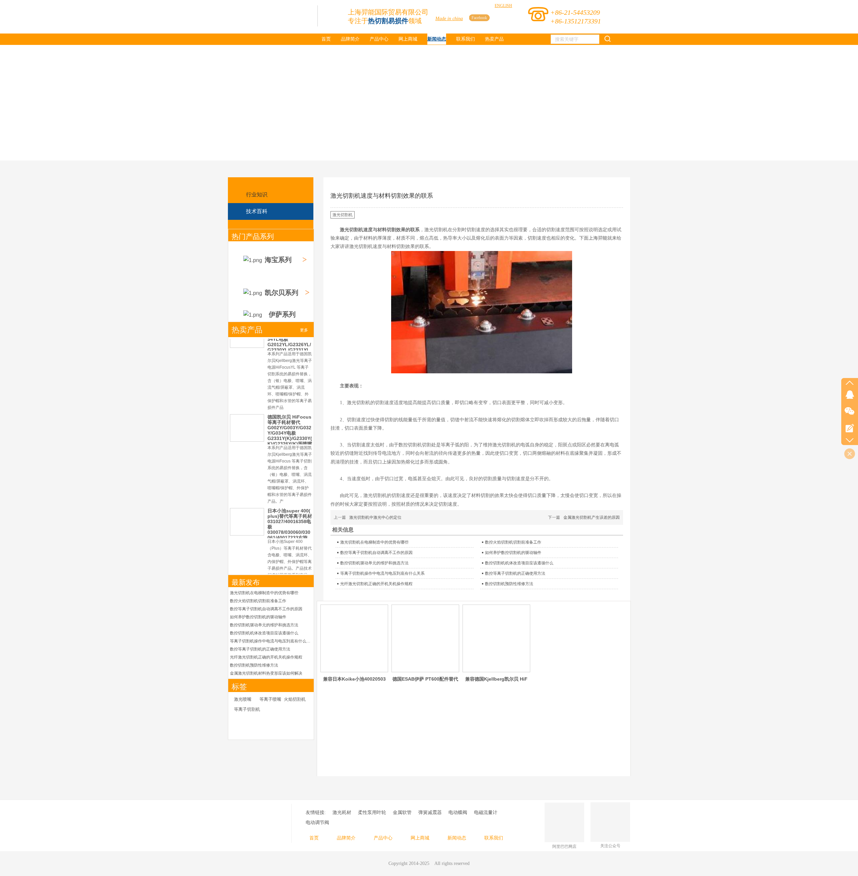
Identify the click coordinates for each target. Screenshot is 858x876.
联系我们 (493, 837)
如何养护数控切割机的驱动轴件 (258, 617)
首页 (314, 837)
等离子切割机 (247, 709)
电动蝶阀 (457, 812)
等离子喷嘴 (270, 699)
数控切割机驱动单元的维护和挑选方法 (264, 625)
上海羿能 (598, 238)
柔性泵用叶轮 (372, 812)
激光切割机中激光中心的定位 (375, 517)
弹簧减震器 (430, 812)
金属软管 (402, 812)
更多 (304, 330)
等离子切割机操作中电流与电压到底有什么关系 (271, 641)
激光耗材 (341, 812)
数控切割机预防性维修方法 (254, 665)
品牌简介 (346, 837)
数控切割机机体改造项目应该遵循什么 (264, 633)
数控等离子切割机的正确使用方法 (260, 649)
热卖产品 (247, 330)
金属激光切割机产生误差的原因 (591, 517)
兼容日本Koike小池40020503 (354, 679)
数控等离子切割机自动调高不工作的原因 (266, 609)
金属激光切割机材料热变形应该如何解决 (266, 673)
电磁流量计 (485, 812)
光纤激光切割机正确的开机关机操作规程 (266, 657)
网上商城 (420, 837)
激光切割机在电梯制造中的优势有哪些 (264, 592)
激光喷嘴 (242, 699)
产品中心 (383, 837)
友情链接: (316, 812)
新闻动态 (456, 837)
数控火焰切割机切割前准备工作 (258, 601)
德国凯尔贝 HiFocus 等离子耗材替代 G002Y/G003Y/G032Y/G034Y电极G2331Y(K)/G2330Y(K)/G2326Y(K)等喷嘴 (289, 430)
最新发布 (246, 582)
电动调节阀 (317, 822)
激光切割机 (342, 214)
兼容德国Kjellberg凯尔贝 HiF (496, 679)
